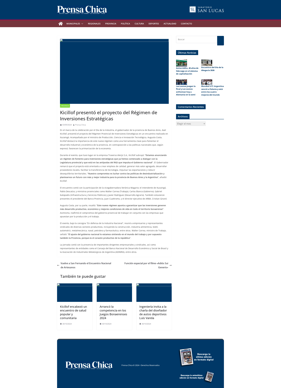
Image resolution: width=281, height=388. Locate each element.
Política (125, 23)
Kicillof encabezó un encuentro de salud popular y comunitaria (73, 312)
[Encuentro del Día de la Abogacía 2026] (206, 62)
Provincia (110, 23)
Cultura (139, 23)
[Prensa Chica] (60, 23)
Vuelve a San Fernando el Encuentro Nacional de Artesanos (86, 265)
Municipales (73, 23)
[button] (81, 24)
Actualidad (170, 23)
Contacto (186, 23)
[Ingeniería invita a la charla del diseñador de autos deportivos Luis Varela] (154, 285)
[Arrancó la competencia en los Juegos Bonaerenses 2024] (114, 285)
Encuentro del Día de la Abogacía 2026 (212, 69)
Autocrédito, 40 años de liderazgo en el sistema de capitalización (187, 71)
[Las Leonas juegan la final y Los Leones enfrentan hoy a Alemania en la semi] (181, 82)
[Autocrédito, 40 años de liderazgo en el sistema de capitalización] (181, 63)
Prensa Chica (80, 125)
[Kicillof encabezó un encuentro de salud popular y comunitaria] (74, 285)
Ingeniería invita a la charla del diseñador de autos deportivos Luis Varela (153, 312)
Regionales (94, 23)
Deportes (154, 23)
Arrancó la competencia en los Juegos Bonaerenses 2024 (113, 312)
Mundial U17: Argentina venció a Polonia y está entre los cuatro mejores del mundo (212, 90)
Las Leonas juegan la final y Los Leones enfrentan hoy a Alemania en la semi (186, 90)
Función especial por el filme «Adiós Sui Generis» (146, 265)
